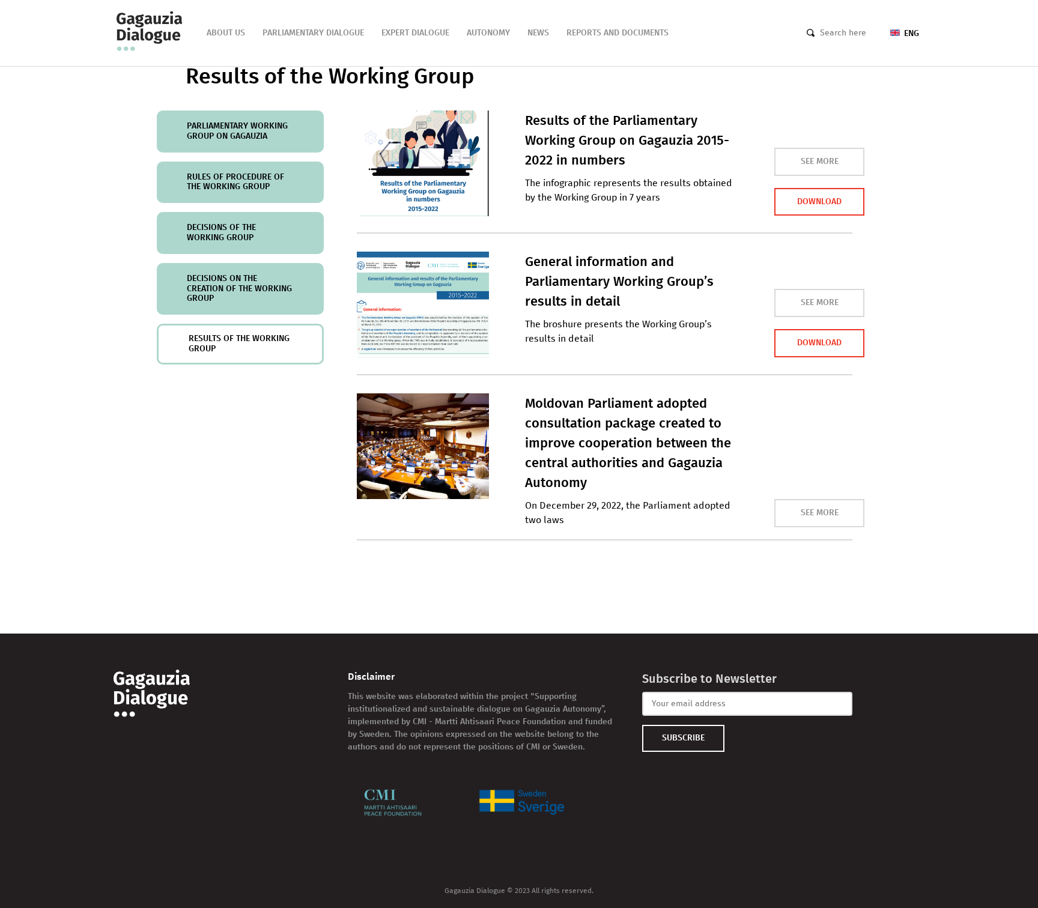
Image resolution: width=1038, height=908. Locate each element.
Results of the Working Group (239, 343)
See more (820, 161)
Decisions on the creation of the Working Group (239, 288)
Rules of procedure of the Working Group (235, 182)
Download (819, 201)
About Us (226, 33)
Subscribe (683, 738)
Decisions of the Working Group (221, 232)
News (538, 33)
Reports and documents (617, 33)
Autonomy (488, 33)
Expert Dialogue (415, 33)
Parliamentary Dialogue (313, 33)
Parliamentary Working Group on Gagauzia (237, 131)
